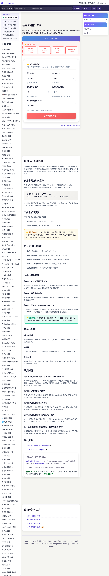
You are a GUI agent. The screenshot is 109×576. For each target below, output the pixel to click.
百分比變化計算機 (8, 174)
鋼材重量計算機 (7, 471)
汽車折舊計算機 (7, 489)
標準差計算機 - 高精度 (10, 317)
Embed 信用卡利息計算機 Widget (70, 125)
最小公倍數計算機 (8, 245)
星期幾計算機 (6, 523)
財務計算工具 (7, 8)
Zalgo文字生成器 (8, 538)
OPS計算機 (6, 542)
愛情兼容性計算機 (8, 392)
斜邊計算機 (6, 76)
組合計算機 (6, 177)
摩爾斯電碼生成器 (8, 505)
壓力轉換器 (6, 399)
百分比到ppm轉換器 (9, 324)
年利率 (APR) (56, 73)
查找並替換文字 (7, 275)
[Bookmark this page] (99, 8)
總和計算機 (6, 298)
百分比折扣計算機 (8, 87)
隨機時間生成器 (7, 426)
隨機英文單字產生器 (9, 388)
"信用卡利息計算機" (33, 461)
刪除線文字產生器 (8, 441)
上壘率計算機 (6, 433)
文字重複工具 (6, 407)
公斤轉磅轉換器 (7, 110)
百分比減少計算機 (8, 125)
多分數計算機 (6, 550)
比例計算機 (6, 65)
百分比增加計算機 (8, 68)
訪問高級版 (87, 29)
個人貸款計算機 (8, 32)
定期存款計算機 (7, 200)
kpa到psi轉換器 (7, 80)
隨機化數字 (6, 339)
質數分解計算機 (7, 102)
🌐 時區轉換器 (7, 422)
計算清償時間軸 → (51, 116)
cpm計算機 (6, 313)
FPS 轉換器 (6, 283)
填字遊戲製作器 (7, 546)
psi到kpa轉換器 (7, 309)
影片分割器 (6, 448)
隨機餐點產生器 (7, 106)
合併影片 (5, 204)
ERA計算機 (6, 328)
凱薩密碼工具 (6, 144)
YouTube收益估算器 (9, 527)
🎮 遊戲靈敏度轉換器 (9, 95)
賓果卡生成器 (6, 380)
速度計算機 (6, 478)
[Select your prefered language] (94, 8)
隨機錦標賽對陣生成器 (10, 501)
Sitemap (74, 541)
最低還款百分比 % (32, 87)
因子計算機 (6, 354)
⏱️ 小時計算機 (7, 335)
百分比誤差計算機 (8, 347)
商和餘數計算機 (7, 196)
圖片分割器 (6, 151)
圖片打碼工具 (6, 411)
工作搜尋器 (6, 219)
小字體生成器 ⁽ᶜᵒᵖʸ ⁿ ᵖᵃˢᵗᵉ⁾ (11, 260)
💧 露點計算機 (7, 418)
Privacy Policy (62, 544)
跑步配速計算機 (7, 369)
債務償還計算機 (8, 35)
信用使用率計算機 (33, 527)
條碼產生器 (6, 531)
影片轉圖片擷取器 (8, 170)
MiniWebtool (39, 463)
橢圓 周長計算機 (7, 241)
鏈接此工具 (87, 19)
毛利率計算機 (6, 136)
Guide (32, 544)
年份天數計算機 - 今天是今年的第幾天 (11, 264)
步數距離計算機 (7, 452)
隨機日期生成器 (7, 535)
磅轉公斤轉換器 (7, 132)
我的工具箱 (87, 33)
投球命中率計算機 (8, 463)
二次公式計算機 (7, 189)
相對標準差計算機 (8, 61)
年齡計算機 (6, 117)
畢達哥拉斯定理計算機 (10, 362)
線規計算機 (6, 568)
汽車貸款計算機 (7, 553)
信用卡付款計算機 (33, 520)
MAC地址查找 (7, 147)
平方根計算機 (6, 516)
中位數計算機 (6, 561)
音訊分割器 (6, 294)
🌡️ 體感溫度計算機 (8, 162)
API (37, 544)
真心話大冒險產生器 (9, 57)
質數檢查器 (6, 230)
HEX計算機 (6, 332)
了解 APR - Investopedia (36, 450)
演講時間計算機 (7, 557)
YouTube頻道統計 (8, 286)
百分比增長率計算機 (9, 98)
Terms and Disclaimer (48, 544)
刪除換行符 (6, 565)
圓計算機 (5, 91)
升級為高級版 (89, 25)
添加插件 (77, 8)
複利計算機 (6, 305)
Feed (26, 544)
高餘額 (44, 50)
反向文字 (5, 256)
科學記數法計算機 (8, 414)
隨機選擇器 (6, 238)
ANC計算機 (6, 185)
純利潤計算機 (6, 497)
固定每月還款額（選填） (34, 101)
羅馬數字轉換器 (7, 72)
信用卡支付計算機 (33, 523)
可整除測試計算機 (8, 486)
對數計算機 (6, 223)
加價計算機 (6, 290)
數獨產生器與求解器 (9, 572)
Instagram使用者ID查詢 (10, 113)
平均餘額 (31, 50)
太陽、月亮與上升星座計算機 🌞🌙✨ (11, 121)
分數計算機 (6, 50)
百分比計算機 (6, 493)
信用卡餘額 (30, 73)
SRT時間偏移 (6, 166)
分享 (85, 8)
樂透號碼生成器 (7, 234)
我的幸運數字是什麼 (9, 403)
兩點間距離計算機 (8, 395)
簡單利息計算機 (7, 159)
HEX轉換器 (6, 456)
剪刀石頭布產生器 (8, 373)
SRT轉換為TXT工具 (9, 377)
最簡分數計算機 (7, 83)
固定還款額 (71, 50)
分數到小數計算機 (8, 301)
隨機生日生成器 (7, 437)
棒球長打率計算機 (8, 520)
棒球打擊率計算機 (8, 358)
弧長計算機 (6, 508)
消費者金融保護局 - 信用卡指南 (38, 445)
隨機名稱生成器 (7, 226)
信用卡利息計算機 (33, 516)
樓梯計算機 (6, 459)
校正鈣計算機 (6, 140)
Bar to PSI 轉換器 (8, 207)
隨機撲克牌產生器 (8, 53)
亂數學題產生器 (7, 279)
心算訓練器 (6, 249)
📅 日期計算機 (7, 192)
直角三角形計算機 (8, 343)
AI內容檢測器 (6, 155)
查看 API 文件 (48, 474)
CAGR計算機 (6, 271)
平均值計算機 (6, 350)
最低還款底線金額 (58, 87)
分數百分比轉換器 (8, 211)
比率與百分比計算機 (9, 253)
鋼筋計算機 (6, 474)
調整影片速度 (6, 181)
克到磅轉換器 (6, 482)
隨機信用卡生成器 (8, 129)
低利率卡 (58, 50)
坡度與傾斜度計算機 (9, 215)
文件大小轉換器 (7, 467)
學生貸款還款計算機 (10, 39)
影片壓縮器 (6, 384)
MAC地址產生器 (7, 429)
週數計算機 (6, 365)
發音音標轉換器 (7, 512)
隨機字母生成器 (7, 268)
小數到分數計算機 (8, 444)
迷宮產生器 (6, 320)
